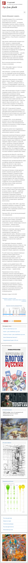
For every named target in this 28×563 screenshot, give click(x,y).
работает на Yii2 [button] (17, 321)
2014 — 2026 (11, 321)
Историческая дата (7, 409)
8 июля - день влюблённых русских (11, 331)
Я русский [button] (6, 321)
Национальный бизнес (8, 481)
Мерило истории (7, 521)
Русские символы (7, 442)
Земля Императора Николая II (10, 337)
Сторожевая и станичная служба (9, 298)
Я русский (11, 2)
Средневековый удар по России (10, 340)
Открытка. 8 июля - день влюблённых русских (14, 334)
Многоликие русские (8, 529)
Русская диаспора (7, 518)
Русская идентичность (8, 526)
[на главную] (9, 7)
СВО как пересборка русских (10, 328)
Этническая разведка (8, 523)
